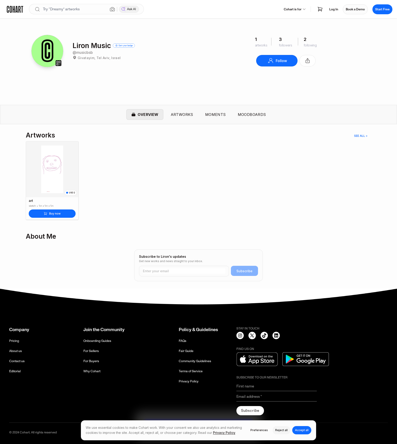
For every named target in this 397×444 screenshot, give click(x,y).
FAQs (182, 341)
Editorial (15, 371)
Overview (148, 114)
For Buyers (91, 361)
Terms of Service (191, 371)
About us (15, 351)
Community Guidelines (195, 361)
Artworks (182, 114)
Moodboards (252, 114)
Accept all (302, 430)
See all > (361, 135)
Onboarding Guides (97, 341)
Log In (333, 9)
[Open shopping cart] (320, 9)
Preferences (259, 430)
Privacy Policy (188, 381)
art (31, 200)
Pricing (14, 341)
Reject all (281, 430)
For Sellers (91, 351)
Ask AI (131, 9)
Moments (215, 114)
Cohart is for (292, 9)
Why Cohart (91, 371)
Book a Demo (355, 9)
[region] (198, 183)
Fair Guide (186, 351)
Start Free (382, 9)
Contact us (17, 361)
